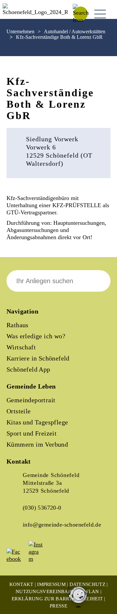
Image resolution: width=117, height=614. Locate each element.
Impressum (51, 584)
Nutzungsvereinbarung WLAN (57, 591)
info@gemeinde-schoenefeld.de (62, 524)
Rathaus (17, 325)
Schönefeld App (28, 369)
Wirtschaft (21, 347)
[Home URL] (35, 12)
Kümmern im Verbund (37, 444)
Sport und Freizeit (31, 433)
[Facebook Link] (16, 559)
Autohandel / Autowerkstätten (74, 31)
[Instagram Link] (39, 559)
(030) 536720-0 (42, 507)
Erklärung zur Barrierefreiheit (57, 598)
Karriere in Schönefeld (38, 358)
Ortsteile (18, 411)
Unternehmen (20, 31)
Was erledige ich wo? (35, 336)
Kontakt (21, 584)
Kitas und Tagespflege (37, 422)
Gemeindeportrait (30, 400)
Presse (58, 605)
